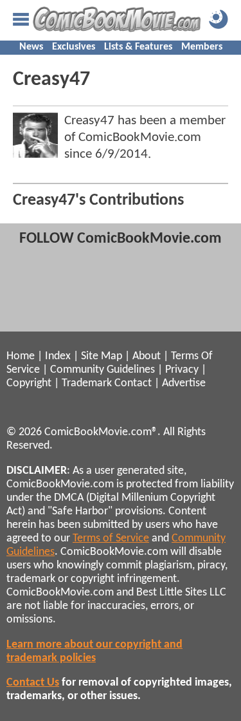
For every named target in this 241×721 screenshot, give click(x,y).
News (31, 47)
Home (20, 356)
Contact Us (32, 682)
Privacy (182, 369)
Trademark (87, 383)
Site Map (101, 356)
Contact (133, 383)
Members (201, 47)
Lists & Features (138, 47)
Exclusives (73, 47)
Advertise (184, 383)
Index (58, 356)
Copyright (28, 383)
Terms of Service (111, 538)
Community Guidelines (102, 369)
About (146, 356)
